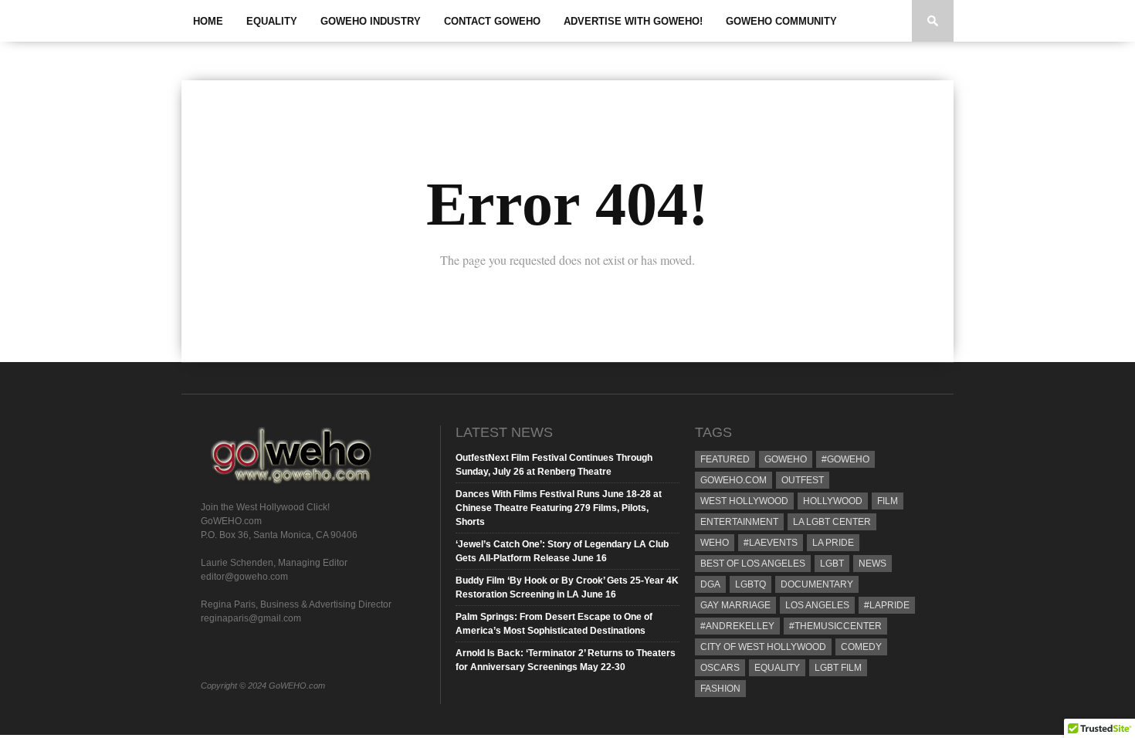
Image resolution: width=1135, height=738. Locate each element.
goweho (785, 459)
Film (887, 501)
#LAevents (771, 542)
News (872, 563)
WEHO (714, 542)
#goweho (845, 459)
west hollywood (744, 501)
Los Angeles (817, 605)
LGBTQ (750, 584)
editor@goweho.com (244, 576)
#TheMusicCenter (835, 626)
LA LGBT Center (832, 521)
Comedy (861, 647)
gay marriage (735, 605)
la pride (833, 542)
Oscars (720, 667)
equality (777, 667)
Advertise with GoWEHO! (633, 21)
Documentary (817, 584)
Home (208, 21)
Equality (271, 21)
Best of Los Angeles (752, 563)
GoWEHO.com (733, 480)
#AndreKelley (737, 626)
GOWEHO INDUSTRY (370, 21)
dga (710, 584)
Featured (725, 459)
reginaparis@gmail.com (251, 618)
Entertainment (739, 521)
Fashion (720, 688)
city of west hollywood (763, 647)
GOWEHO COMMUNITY (781, 21)
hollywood (832, 501)
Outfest (802, 480)
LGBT (832, 563)
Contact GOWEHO (492, 21)
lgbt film (838, 667)
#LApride (887, 605)
